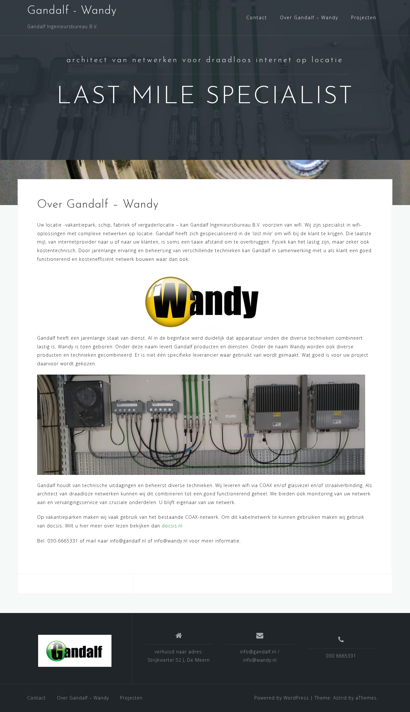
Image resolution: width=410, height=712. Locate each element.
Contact (256, 17)
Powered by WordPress (281, 698)
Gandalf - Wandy (72, 11)
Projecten (363, 17)
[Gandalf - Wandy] (74, 651)
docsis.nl (172, 526)
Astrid (340, 698)
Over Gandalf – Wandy (309, 17)
